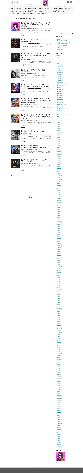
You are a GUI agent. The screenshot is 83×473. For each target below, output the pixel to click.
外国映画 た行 (60, 70)
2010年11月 (59, 421)
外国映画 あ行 (31, 73)
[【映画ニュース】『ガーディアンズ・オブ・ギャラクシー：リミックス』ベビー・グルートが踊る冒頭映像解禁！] (15, 106)
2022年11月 (59, 154)
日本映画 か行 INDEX (14, 10)
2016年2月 (59, 302)
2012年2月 (59, 393)
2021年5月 (59, 188)
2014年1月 (59, 349)
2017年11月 (59, 268)
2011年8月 (59, 404)
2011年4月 (59, 412)
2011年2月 (59, 415)
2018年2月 (59, 262)
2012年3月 (59, 391)
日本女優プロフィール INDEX (40, 13)
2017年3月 (59, 283)
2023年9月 (59, 135)
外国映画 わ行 (60, 82)
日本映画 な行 (60, 93)
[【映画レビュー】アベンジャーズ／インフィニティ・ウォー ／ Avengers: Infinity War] (15, 92)
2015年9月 (59, 311)
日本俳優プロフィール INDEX (27, 13)
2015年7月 (59, 315)
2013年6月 (59, 362)
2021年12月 (59, 175)
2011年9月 (59, 402)
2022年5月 (59, 166)
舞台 (58, 116)
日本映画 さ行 (60, 89)
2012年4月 (59, 389)
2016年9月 (59, 292)
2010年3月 (59, 436)
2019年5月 (59, 234)
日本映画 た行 (60, 91)
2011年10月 (59, 400)
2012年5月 (59, 387)
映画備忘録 (59, 110)
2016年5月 (59, 296)
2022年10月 (59, 156)
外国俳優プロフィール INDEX (58, 11)
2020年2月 (59, 217)
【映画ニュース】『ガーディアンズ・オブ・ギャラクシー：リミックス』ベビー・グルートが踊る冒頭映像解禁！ (36, 100)
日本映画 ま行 (60, 97)
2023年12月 (59, 130)
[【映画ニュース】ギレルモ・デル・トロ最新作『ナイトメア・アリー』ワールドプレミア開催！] (15, 61)
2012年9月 (59, 379)
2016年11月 (59, 291)
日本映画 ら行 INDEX (23, 11)
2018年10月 (59, 247)
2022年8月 (59, 160)
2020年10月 (59, 202)
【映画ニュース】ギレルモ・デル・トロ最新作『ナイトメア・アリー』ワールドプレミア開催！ (36, 55)
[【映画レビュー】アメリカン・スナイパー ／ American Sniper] (15, 139)
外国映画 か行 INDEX (23, 6)
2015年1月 (59, 326)
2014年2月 (59, 347)
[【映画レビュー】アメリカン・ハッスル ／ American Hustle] (15, 167)
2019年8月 (59, 228)
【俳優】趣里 (60, 49)
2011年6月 (59, 408)
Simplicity (45, 470)
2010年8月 (59, 427)
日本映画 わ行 (60, 102)
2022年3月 (59, 169)
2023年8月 (59, 137)
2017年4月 (59, 281)
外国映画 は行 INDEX (60, 6)
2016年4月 (59, 298)
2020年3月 (59, 215)
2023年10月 (59, 134)
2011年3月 (59, 413)
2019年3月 (59, 238)
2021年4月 (59, 190)
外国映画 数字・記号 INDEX (52, 8)
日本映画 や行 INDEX (14, 11)
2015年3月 (59, 323)
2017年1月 (59, 287)
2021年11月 (59, 177)
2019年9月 (59, 226)
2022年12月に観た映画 (62, 45)
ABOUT (58, 55)
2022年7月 (59, 162)
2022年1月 (59, 173)
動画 (29, 104)
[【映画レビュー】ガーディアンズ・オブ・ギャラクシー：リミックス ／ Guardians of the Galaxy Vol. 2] (15, 122)
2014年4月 (59, 343)
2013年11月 (59, 353)
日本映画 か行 (60, 87)
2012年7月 (59, 383)
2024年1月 (59, 128)
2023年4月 (59, 145)
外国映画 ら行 (60, 80)
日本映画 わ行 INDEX (32, 11)
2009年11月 (59, 444)
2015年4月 (59, 321)
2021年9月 (59, 181)
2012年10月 (59, 378)
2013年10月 (59, 355)
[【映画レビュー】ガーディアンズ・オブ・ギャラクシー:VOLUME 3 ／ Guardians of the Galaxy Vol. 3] (15, 31)
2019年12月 (59, 221)
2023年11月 (59, 132)
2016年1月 (59, 304)
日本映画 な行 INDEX (42, 10)
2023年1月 (59, 151)
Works (51, 11)
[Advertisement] (21, 184)
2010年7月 (59, 429)
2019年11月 (59, 222)
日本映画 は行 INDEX (51, 10)
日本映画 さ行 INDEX (23, 10)
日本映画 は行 (60, 95)
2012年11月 (59, 376)
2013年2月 (59, 370)
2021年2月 (59, 194)
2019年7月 (59, 230)
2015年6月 (59, 317)
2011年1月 (59, 417)
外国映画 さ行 (60, 68)
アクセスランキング (61, 59)
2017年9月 (59, 272)
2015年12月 (59, 306)
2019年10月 (59, 224)
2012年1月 (59, 395)
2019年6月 (59, 232)
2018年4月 (59, 258)
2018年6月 (59, 255)
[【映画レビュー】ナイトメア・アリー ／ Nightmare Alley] (15, 47)
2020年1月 (59, 219)
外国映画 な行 (31, 43)
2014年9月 (59, 334)
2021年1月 (59, 196)
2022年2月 (59, 171)
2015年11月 (59, 308)
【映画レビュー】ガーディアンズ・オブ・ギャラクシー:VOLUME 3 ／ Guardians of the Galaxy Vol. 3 (35, 25)
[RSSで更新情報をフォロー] (71, 2)
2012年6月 (59, 385)
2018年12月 (59, 243)
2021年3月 (59, 192)
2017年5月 (59, 279)
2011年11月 (59, 398)
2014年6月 (59, 340)
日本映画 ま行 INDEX (60, 10)
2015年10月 (59, 309)
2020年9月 (59, 204)
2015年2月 (59, 325)
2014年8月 (59, 336)
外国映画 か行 (31, 28)
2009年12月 (59, 442)
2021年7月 (59, 185)
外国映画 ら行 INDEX (32, 8)
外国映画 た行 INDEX (42, 6)
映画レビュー (38, 28)
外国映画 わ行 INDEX (42, 8)
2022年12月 (59, 152)
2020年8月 (59, 205)
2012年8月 (59, 381)
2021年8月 (59, 183)
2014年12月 (59, 328)
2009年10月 (59, 446)
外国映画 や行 (60, 78)
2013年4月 (59, 366)
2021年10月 (59, 179)
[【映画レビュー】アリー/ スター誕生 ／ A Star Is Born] (15, 77)
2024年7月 (59, 124)
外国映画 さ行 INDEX (32, 6)
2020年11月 (59, 200)
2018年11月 (59, 245)
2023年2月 (59, 149)
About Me (61, 8)
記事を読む (23, 35)
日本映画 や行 (60, 99)
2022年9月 (59, 158)
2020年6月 (59, 209)
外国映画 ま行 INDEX (14, 8)
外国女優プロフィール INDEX (15, 13)
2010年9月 (59, 425)
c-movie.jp (15, 2)
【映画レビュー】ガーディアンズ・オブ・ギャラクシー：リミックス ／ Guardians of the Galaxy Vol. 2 (36, 116)
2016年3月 (59, 300)
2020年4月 (59, 213)
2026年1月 (59, 122)
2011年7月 (59, 406)
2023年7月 (59, 139)
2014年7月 (59, 338)
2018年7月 (59, 253)
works (58, 57)
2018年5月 (59, 256)
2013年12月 (59, 351)
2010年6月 (59, 431)
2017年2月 (59, 285)
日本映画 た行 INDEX (32, 10)
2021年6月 (59, 187)
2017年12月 (59, 266)
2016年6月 (59, 294)
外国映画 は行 (60, 74)
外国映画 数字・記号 (61, 83)
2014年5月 (59, 342)
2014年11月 (59, 330)
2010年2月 (59, 438)
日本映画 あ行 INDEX (68, 8)
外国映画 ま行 (60, 76)
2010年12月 (59, 419)
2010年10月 (59, 423)
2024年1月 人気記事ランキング (63, 47)
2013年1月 (59, 372)
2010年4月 (59, 434)
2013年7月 (59, 361)
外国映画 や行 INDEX (23, 8)
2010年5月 (59, 432)
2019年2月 (59, 239)
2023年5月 (59, 143)
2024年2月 (59, 126)
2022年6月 (59, 164)
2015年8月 (59, 313)
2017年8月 (59, 274)
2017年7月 (59, 275)
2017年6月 (59, 277)
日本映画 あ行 (60, 85)
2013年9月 (59, 357)
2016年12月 (59, 289)
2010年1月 (59, 440)
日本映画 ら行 (60, 100)
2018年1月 (59, 264)
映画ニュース (31, 59)
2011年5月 (59, 410)
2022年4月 (59, 168)
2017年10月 (59, 270)
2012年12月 (59, 374)
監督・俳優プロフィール (62, 114)
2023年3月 (59, 147)
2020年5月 (59, 211)
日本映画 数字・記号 (61, 104)
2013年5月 (59, 364)
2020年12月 (59, 198)
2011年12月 (59, 396)
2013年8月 (59, 359)
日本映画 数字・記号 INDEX (43, 11)
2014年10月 (59, 332)
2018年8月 (59, 251)
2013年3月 (59, 368)
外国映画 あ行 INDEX (14, 6)
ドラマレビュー (60, 61)
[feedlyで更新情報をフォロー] (68, 2)
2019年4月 (59, 236)
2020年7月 (59, 207)
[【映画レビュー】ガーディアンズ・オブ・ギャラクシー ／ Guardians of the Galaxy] (15, 153)
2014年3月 (59, 345)
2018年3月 (59, 260)
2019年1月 (59, 241)
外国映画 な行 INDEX (51, 6)
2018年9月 (59, 249)
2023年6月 (59, 141)
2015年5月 (59, 319)
